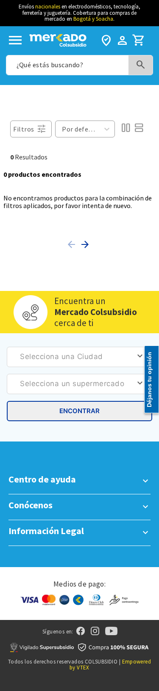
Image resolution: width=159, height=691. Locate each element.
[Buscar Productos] (140, 65)
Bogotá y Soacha (93, 18)
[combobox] (79, 65)
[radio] (125, 128)
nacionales (47, 6)
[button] (73, 244)
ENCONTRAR (79, 411)
